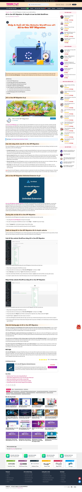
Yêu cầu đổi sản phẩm (28, 481)
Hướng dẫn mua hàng (28, 473)
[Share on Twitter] (9, 385)
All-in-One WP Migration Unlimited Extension (28, 391)
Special (31, 8)
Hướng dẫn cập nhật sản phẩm (48, 477)
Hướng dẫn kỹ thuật (46, 473)
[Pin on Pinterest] (13, 385)
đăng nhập (13, 448)
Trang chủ (7, 12)
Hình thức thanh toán (28, 475)
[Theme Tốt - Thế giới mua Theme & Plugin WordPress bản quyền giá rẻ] (14, 4)
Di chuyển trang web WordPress (42, 391)
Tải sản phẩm (63, 481)
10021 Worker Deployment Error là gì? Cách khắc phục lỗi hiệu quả (20, 377)
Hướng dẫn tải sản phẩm (47, 475)
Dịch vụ (8, 475)
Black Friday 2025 (66, 154)
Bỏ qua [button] (56, 1)
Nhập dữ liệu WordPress (31, 392)
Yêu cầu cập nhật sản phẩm (48, 479)
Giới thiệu (8, 473)
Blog (11, 12)
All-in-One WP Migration (12, 124)
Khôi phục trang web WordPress (19, 392)
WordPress (26, 389)
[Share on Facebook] (7, 385)
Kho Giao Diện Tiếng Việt (40, 8)
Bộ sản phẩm (63, 475)
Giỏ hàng (62, 479)
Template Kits (59, 8)
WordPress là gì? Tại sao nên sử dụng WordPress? (17, 376)
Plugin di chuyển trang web (40, 392)
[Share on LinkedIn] (15, 385)
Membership (23, 8)
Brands (53, 8)
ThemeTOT (17, 16)
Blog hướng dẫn (46, 481)
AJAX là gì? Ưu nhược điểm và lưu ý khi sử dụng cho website (19, 380)
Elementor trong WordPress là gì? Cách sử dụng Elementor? (69, 151)
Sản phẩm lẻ (63, 473)
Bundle (49, 8)
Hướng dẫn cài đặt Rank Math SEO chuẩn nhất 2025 (69, 162)
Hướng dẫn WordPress (19, 389)
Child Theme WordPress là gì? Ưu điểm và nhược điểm (18, 379)
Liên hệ (8, 481)
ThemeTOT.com (20, 487)
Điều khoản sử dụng (10, 477)
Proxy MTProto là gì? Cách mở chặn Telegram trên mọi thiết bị (19, 382)
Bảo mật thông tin (10, 479)
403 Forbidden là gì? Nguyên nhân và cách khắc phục (68, 166)
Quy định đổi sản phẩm (29, 477)
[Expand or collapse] (56, 79)
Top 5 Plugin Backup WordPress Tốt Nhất (19, 139)
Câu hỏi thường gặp (28, 479)
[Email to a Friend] (11, 385)
